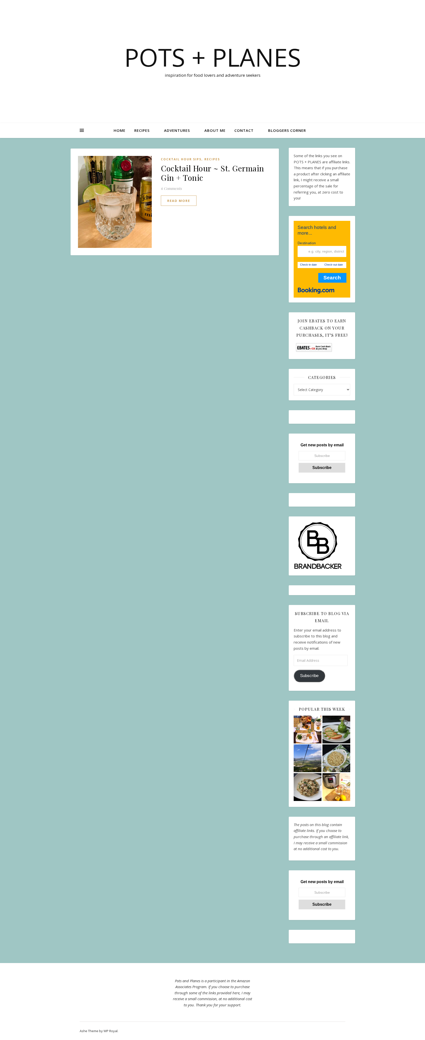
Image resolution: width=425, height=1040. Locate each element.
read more (178, 200)
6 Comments (171, 188)
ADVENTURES (177, 130)
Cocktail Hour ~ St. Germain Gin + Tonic (212, 173)
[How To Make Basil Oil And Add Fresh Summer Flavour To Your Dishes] (336, 729)
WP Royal (111, 1031)
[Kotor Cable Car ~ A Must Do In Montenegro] (307, 758)
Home (119, 130)
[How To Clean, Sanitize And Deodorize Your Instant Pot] (336, 787)
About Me (215, 130)
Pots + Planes (212, 57)
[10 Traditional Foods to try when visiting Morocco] (307, 729)
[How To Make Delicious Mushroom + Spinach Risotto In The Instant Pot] (307, 787)
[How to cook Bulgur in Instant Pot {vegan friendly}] (336, 758)
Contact (244, 130)
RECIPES (142, 130)
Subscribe (309, 675)
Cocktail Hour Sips (181, 159)
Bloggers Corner (287, 130)
